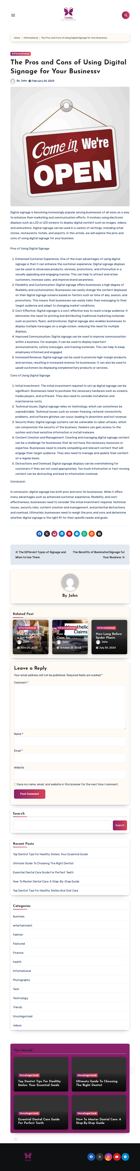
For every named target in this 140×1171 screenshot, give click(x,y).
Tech (16, 989)
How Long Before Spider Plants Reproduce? (109, 638)
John (24, 80)
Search (19, 813)
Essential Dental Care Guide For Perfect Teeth (43, 872)
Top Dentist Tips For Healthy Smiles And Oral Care (45, 890)
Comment (21, 682)
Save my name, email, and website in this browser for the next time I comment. (67, 784)
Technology (20, 998)
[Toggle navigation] (13, 15)
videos (17, 1025)
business (19, 916)
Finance (18, 952)
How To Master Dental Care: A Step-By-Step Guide (46, 881)
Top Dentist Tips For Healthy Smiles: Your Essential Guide (50, 854)
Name (18, 734)
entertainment (22, 925)
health (17, 961)
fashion (18, 934)
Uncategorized (23, 1016)
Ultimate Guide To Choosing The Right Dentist (43, 863)
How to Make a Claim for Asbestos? (68, 638)
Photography (21, 980)
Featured (19, 943)
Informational (20, 53)
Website (19, 767)
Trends (17, 1007)
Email (18, 750)
